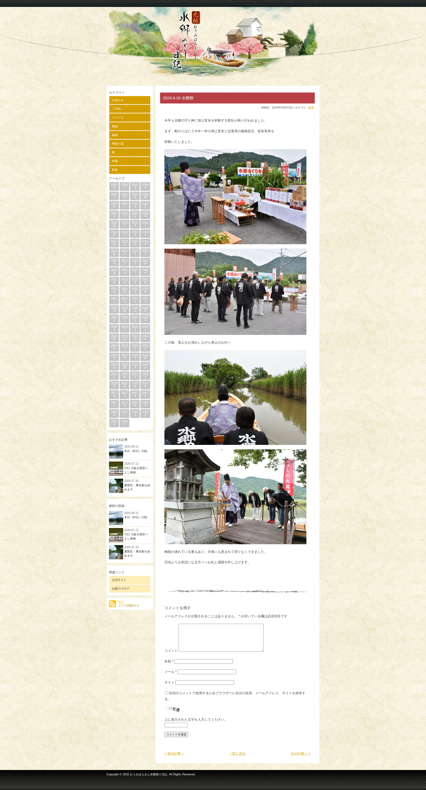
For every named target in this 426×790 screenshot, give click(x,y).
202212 (145, 262)
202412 (135, 215)
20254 (114, 215)
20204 (114, 328)
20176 (135, 394)
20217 (114, 300)
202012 (124, 309)
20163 (124, 423)
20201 (145, 328)
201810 (124, 366)
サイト (169, 682)
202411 (145, 215)
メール (170, 672)
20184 (145, 375)
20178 (114, 394)
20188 (145, 366)
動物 (115, 126)
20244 (135, 233)
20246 (114, 233)
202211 (114, 271)
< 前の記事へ (174, 753)
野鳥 (115, 170)
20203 (124, 328)
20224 (124, 281)
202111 (114, 290)
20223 (135, 281)
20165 (145, 413)
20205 (145, 319)
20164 (114, 423)
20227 (135, 271)
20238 (114, 252)
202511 (135, 196)
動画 (115, 135)
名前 (168, 661)
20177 (124, 394)
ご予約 (116, 108)
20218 (145, 290)
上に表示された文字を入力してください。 (196, 719)
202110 (124, 290)
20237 (124, 252)
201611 (135, 404)
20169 (145, 404)
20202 (135, 328)
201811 (114, 366)
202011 (135, 309)
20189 (135, 366)
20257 (124, 205)
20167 (124, 413)
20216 (124, 300)
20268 (114, 186)
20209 (114, 319)
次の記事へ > (300, 753)
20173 (124, 404)
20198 (114, 347)
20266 (135, 186)
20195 (145, 347)
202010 (145, 309)
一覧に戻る (237, 753)
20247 (145, 224)
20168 (114, 413)
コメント (171, 650)
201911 (124, 337)
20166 (135, 413)
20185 (135, 375)
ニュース (118, 117)
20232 (135, 262)
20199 (145, 337)
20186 (124, 375)
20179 (145, 385)
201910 (135, 337)
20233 (124, 262)
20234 (114, 262)
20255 (145, 205)
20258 (114, 205)
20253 (124, 215)
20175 (145, 394)
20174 (114, 404)
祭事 (115, 161)
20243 (145, 233)
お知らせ (118, 100)
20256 (135, 205)
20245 (124, 233)
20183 (114, 385)
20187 (114, 375)
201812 (145, 357)
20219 (135, 290)
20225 (114, 281)
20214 (145, 300)
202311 (124, 243)
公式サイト (119, 580)
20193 (124, 357)
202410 (114, 224)
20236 (135, 252)
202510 (145, 196)
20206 (135, 319)
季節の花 (118, 143)
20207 (124, 319)
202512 (124, 196)
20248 (135, 224)
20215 (135, 300)
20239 (145, 243)
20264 (145, 186)
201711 (124, 385)
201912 (114, 337)
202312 (114, 243)
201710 (135, 385)
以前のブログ (120, 588)
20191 (135, 357)
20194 (114, 357)
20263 (114, 196)
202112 (145, 281)
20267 (124, 186)
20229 (124, 271)
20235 (145, 252)
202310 (135, 243)
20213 (114, 309)
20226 (145, 271)
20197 (124, 347)
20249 (124, 224)
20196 (135, 347)
